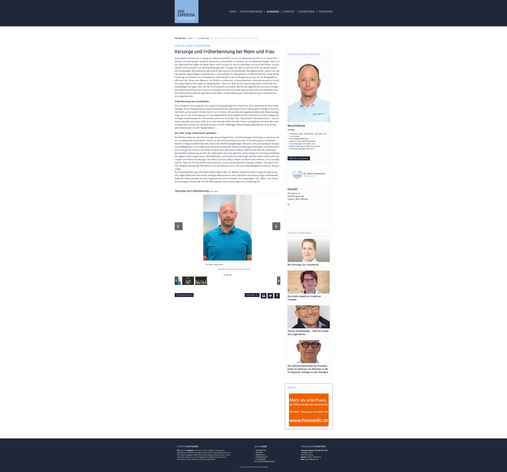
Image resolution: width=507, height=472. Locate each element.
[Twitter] (270, 295)
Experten (288, 12)
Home (233, 12)
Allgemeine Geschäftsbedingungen (264, 460)
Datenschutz (261, 457)
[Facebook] (277, 295)
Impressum (260, 455)
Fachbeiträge (306, 12)
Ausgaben (273, 12)
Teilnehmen (325, 12)
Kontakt (259, 452)
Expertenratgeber (251, 12)
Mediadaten (260, 450)
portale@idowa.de (311, 459)
